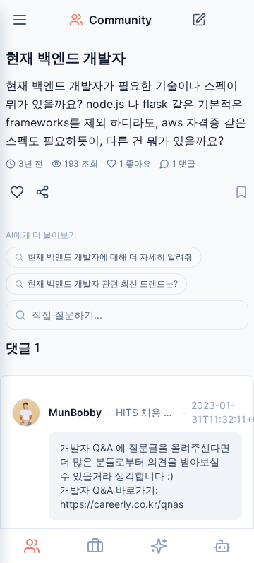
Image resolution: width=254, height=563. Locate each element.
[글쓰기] (199, 19)
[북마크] (241, 192)
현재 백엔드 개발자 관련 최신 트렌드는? (103, 283)
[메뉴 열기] (20, 20)
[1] (17, 192)
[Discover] (158, 546)
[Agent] (222, 546)
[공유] (42, 192)
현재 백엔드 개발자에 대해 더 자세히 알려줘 (110, 256)
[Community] (32, 546)
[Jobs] (95, 546)
